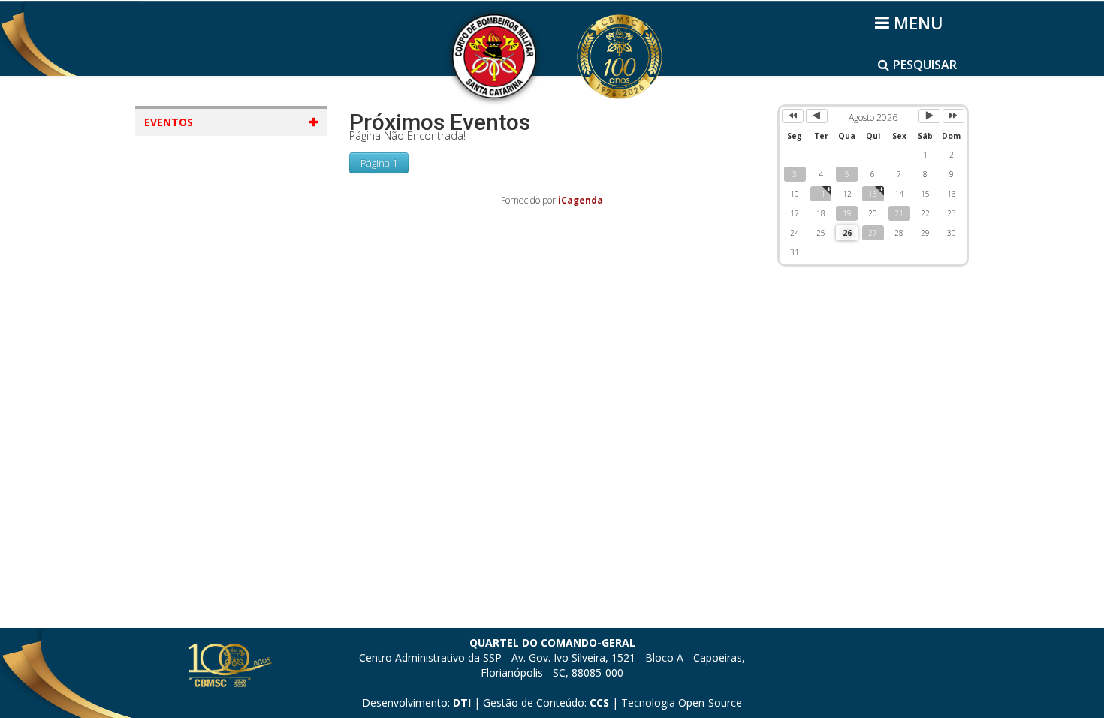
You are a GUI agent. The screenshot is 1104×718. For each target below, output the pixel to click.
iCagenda (580, 200)
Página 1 (378, 163)
